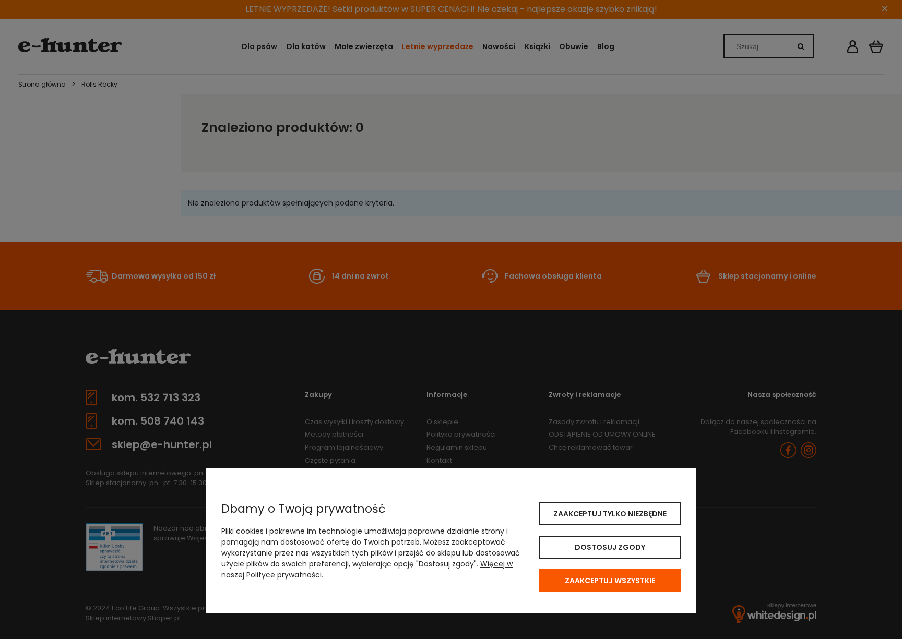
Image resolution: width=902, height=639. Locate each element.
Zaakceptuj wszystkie (610, 580)
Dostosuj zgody (610, 547)
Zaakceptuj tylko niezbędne (610, 514)
